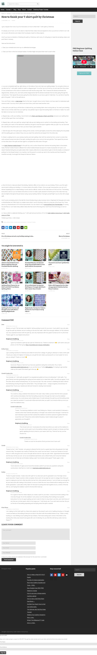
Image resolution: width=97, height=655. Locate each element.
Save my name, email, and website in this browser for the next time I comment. (25, 557)
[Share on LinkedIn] (10, 227)
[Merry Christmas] (53, 236)
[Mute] (91, 67)
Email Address (3, 647)
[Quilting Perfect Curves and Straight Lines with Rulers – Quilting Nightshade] (12, 300)
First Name (2, 641)
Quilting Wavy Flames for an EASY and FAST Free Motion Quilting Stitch (10, 287)
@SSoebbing (49, 367)
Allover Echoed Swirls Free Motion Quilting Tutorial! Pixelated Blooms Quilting (10, 264)
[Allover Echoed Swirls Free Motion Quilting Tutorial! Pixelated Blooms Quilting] (12, 255)
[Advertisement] (84, 34)
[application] (84, 61)
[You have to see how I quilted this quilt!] (59, 255)
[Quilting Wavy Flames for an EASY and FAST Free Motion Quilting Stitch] (12, 278)
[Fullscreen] (93, 67)
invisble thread (17, 222)
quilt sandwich (23, 222)
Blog (15, 9)
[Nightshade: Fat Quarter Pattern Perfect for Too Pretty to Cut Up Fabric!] (35, 300)
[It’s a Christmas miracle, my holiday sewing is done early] (18, 236)
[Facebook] (51, 574)
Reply (68, 324)
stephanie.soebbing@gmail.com (19, 367)
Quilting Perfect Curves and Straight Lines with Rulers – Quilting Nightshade (10, 309)
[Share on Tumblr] (14, 227)
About (24, 9)
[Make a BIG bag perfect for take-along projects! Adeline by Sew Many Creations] (59, 278)
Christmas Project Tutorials (40, 9)
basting (4, 222)
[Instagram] (51, 578)
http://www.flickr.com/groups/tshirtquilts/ (38, 345)
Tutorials (8, 9)
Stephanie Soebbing (12, 339)
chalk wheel (19, 101)
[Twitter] (59, 574)
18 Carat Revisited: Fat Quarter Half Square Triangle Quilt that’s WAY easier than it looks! (35, 287)
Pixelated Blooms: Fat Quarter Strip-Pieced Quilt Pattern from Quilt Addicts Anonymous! (35, 264)
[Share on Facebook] (3, 227)
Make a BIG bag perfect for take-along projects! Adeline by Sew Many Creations (58, 287)
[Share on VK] (21, 227)
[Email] (66, 574)
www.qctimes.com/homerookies (53, 204)
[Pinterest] (62, 574)
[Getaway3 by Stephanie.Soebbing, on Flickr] (36, 69)
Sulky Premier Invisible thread (12, 145)
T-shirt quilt (29, 222)
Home (2, 9)
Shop (19, 9)
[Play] (74, 67)
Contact (29, 9)
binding (11, 222)
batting (8, 222)
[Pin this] (18, 227)
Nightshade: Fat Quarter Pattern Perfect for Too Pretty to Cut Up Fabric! (35, 309)
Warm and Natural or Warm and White (42, 116)
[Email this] (25, 227)
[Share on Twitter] (6, 227)
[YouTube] (55, 574)
